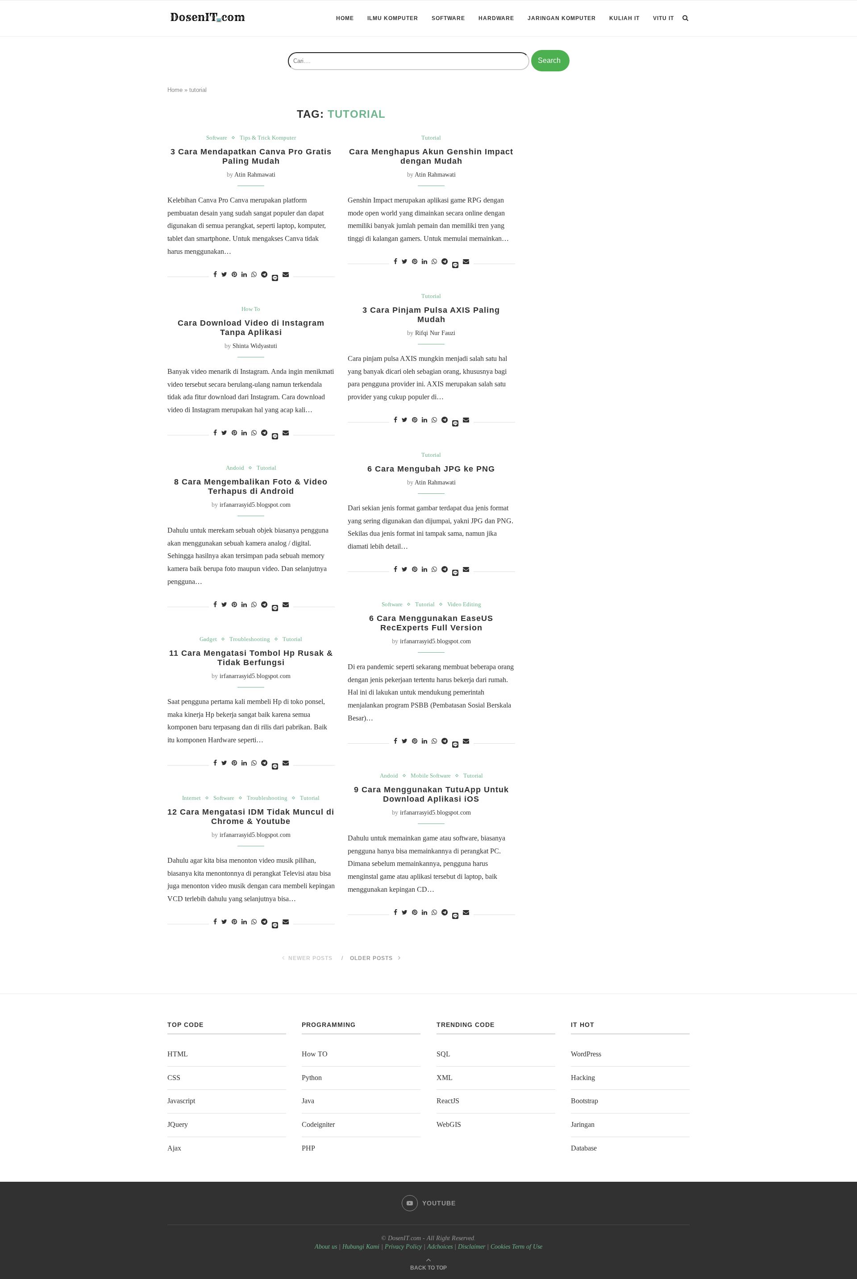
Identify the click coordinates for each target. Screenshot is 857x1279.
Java (308, 1101)
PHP (308, 1148)
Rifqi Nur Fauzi (435, 333)
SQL (443, 1054)
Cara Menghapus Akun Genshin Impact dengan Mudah (431, 156)
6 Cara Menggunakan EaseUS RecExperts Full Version (431, 623)
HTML (177, 1054)
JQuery (177, 1124)
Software (448, 18)
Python (312, 1077)
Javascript (181, 1101)
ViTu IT (663, 18)
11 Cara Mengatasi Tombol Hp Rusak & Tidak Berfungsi (251, 658)
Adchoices (440, 1246)
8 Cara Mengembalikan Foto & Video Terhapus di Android (251, 486)
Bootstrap (584, 1101)
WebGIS (449, 1124)
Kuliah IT (624, 18)
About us (326, 1246)
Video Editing (464, 604)
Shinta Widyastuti (255, 346)
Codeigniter (318, 1124)
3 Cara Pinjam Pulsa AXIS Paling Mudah (431, 315)
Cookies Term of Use (516, 1246)
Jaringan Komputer (562, 18)
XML (445, 1077)
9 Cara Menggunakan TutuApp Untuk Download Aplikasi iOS (431, 794)
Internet (191, 798)
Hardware (496, 18)
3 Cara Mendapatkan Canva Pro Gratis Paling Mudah (251, 156)
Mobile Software (431, 775)
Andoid (235, 467)
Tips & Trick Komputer (268, 137)
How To (250, 309)
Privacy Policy (403, 1246)
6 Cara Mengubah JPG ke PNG (431, 468)
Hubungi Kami (360, 1246)
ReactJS (448, 1101)
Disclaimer (471, 1246)
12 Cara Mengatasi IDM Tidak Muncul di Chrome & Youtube (250, 816)
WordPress (586, 1054)
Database (584, 1148)
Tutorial (431, 137)
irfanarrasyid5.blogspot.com (255, 504)
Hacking (583, 1077)
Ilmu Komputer (392, 18)
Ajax (174, 1148)
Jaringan (583, 1124)
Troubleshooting (249, 639)
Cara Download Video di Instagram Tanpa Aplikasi (251, 328)
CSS (173, 1077)
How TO (315, 1054)
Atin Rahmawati (254, 174)
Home (345, 18)
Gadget (208, 639)
